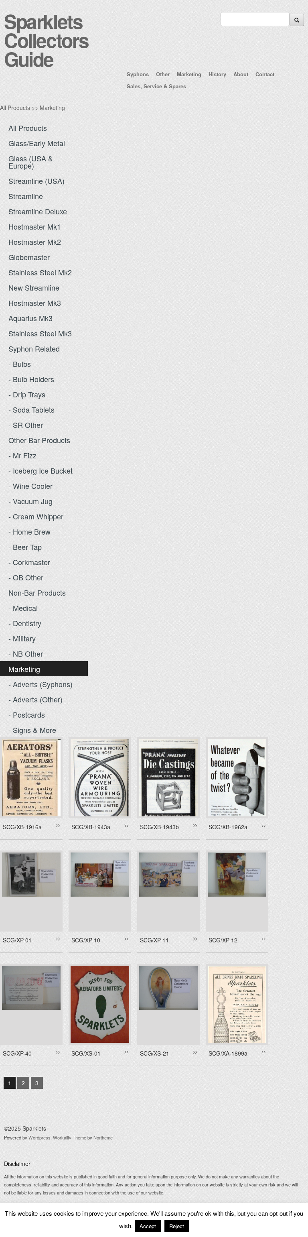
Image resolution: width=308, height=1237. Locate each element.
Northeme (103, 1137)
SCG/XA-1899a (228, 1053)
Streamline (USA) (36, 180)
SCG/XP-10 (85, 940)
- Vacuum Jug (30, 501)
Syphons (138, 74)
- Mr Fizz (22, 455)
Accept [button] (148, 1226)
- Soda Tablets (31, 409)
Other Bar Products (39, 440)
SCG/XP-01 (17, 940)
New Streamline (33, 287)
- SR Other (25, 424)
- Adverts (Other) (35, 699)
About (240, 74)
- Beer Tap (25, 546)
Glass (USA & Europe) (30, 162)
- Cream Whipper (35, 516)
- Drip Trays (26, 394)
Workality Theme (69, 1137)
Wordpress (39, 1137)
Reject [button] (176, 1226)
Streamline (25, 196)
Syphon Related (34, 348)
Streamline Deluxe (37, 211)
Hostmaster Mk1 (34, 226)
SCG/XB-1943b (159, 827)
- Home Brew (29, 531)
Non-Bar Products (37, 592)
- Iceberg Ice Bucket (40, 470)
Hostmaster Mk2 (34, 241)
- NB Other (25, 653)
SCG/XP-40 (17, 1053)
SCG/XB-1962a (228, 827)
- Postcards (26, 714)
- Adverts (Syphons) (40, 684)
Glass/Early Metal (36, 143)
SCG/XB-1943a (90, 827)
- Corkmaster (29, 562)
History (217, 74)
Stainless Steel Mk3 (40, 333)
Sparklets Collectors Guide (46, 40)
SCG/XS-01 (86, 1053)
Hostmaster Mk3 (34, 302)
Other (163, 74)
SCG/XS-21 (154, 1053)
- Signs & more (32, 729)
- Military (22, 638)
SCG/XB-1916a (22, 827)
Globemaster (29, 257)
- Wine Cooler (30, 485)
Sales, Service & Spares (156, 86)
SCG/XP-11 (154, 940)
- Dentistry (24, 623)
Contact (264, 74)
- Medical (23, 607)
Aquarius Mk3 (30, 318)
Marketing (189, 74)
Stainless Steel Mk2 (40, 272)
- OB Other (25, 577)
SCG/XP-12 (223, 940)
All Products (15, 108)
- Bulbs (19, 363)
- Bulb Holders (31, 379)
